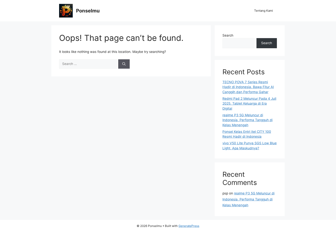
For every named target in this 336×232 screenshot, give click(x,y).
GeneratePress (188, 226)
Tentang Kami (263, 10)
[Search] (124, 64)
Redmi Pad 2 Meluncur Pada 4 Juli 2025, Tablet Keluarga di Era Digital (249, 103)
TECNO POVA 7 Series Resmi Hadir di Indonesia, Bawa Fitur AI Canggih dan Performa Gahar (248, 87)
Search (227, 35)
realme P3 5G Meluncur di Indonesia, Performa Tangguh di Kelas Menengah (247, 120)
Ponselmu (88, 11)
